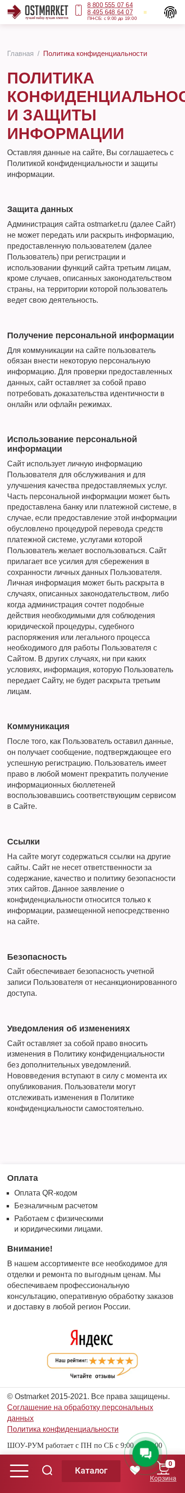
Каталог (91, 1470)
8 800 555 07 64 (110, 5)
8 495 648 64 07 (110, 12)
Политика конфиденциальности (63, 1429)
